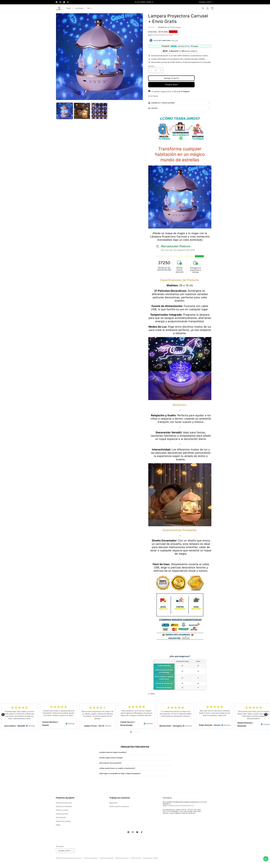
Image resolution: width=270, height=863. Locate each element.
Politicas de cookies (63, 821)
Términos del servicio (64, 803)
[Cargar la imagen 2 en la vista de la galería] (82, 111)
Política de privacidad (106, 858)
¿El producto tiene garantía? (110, 763)
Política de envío (136, 858)
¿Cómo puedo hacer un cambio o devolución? (117, 768)
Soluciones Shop (66, 858)
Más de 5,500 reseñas (173, 27)
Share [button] (152, 694)
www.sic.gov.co (77, 858)
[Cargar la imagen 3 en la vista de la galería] (99, 111)
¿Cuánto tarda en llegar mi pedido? (113, 752)
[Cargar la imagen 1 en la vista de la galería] (64, 111)
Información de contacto (150, 858)
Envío (150, 35)
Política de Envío (62, 814)
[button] (69, 8)
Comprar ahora (171, 85)
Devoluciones (61, 817)
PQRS (58, 825)
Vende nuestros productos (119, 806)
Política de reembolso (64, 806)
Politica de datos (62, 810)
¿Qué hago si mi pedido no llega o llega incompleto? (120, 773)
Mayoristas (113, 803)
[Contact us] (265, 858)
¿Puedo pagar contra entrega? (111, 758)
